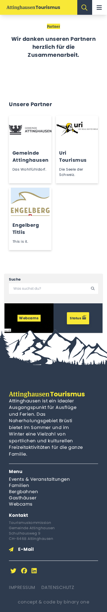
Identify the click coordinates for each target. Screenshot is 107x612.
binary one (76, 602)
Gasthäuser (23, 498)
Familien (19, 485)
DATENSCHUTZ (57, 587)
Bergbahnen (23, 491)
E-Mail (26, 549)
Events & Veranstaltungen (39, 479)
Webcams (21, 504)
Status (76, 318)
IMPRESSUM (22, 587)
